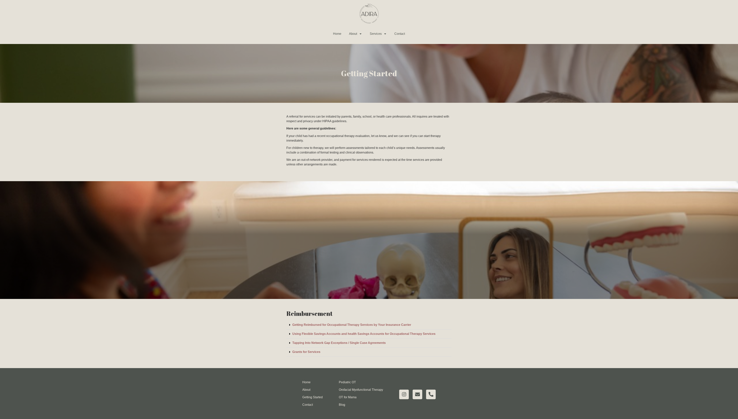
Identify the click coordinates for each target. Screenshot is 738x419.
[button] (369, 324)
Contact (399, 33)
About (353, 33)
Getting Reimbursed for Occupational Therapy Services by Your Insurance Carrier (351, 324)
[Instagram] (404, 394)
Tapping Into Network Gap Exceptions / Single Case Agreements (339, 342)
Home (337, 33)
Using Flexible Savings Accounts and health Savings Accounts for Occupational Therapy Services (363, 333)
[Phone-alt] (431, 394)
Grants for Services (306, 351)
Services (376, 33)
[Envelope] (417, 394)
